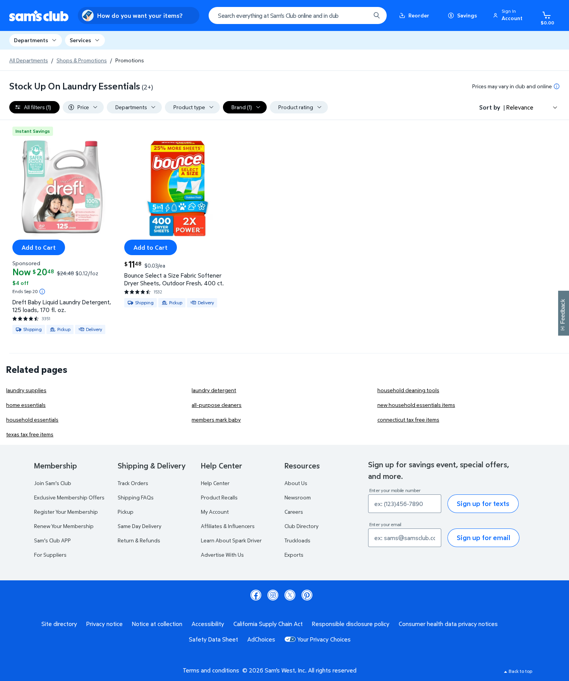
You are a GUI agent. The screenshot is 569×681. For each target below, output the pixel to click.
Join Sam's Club (52, 483)
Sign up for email (483, 537)
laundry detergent (214, 390)
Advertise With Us (222, 554)
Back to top (520, 671)
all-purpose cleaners (217, 404)
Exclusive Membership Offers (69, 497)
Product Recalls (219, 497)
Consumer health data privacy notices (448, 623)
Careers (293, 511)
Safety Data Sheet (213, 639)
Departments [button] (31, 40)
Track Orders (133, 483)
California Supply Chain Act (268, 623)
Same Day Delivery (139, 526)
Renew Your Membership (64, 526)
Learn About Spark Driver (231, 540)
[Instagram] (273, 595)
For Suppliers (50, 554)
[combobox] (298, 15)
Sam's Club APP (52, 540)
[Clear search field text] (359, 15)
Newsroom (297, 497)
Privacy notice (104, 623)
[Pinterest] (307, 595)
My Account (215, 511)
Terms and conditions (211, 670)
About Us (295, 483)
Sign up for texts (483, 503)
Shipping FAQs (136, 497)
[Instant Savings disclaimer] (42, 291)
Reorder (418, 15)
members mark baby (216, 419)
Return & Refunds (139, 540)
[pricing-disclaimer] (557, 86)
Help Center (215, 483)
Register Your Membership (66, 511)
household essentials (32, 419)
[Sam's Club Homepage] (39, 15)
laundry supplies (26, 390)
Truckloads (297, 540)
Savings (467, 15)
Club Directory (301, 526)
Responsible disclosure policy (350, 623)
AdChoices (261, 639)
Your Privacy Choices (324, 639)
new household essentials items (416, 404)
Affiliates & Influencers (228, 526)
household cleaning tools (408, 390)
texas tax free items (29, 434)
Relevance (519, 107)
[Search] (376, 15)
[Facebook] (256, 595)
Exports (293, 554)
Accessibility (208, 623)
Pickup (126, 511)
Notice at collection (157, 623)
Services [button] (80, 40)
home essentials (26, 404)
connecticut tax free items (408, 419)
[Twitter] (290, 595)
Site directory (59, 623)
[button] (509, 15)
